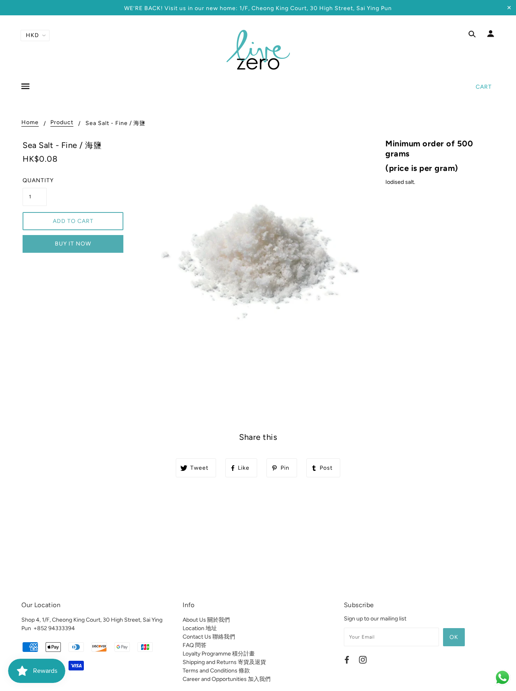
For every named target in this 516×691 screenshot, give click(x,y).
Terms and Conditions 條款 (216, 670)
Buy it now (73, 243)
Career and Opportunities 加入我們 (226, 679)
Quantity (35, 180)
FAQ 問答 (194, 645)
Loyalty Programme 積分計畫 (219, 653)
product (61, 123)
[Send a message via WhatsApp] (502, 677)
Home (30, 123)
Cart (484, 86)
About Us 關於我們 (206, 619)
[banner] (258, 49)
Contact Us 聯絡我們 (209, 636)
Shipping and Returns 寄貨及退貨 (224, 662)
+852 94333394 (54, 628)
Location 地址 (200, 628)
